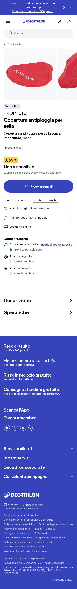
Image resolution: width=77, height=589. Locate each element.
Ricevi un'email (41, 186)
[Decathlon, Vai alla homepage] (34, 21)
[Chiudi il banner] (70, 7)
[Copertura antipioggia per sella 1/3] (30, 74)
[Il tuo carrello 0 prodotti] (68, 21)
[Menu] (8, 21)
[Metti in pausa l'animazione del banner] (64, 7)
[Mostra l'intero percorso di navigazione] (5, 44)
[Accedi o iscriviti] (59, 21)
